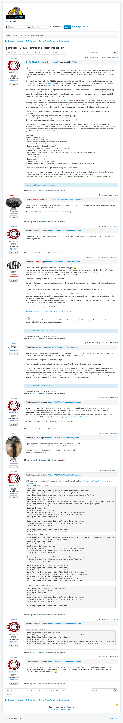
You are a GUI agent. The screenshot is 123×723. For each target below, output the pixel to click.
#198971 (115, 58)
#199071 (115, 257)
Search (26, 35)
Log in (67, 27)
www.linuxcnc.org (37, 35)
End (63, 52)
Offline (14, 76)
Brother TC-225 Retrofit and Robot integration (43, 62)
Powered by (56, 709)
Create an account (42, 190)
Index (8, 35)
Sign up (86, 27)
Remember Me (57, 27)
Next (56, 52)
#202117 (115, 619)
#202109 (115, 433)
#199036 (115, 226)
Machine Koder (63, 100)
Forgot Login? (77, 27)
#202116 (115, 471)
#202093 (115, 398)
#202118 (115, 657)
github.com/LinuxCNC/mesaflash (78, 417)
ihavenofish (48, 83)
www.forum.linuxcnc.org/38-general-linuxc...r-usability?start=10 (48, 311)
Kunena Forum (66, 709)
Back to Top (114, 718)
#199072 (115, 343)
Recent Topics (17, 35)
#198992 (115, 195)
